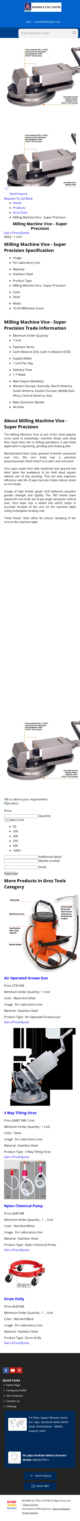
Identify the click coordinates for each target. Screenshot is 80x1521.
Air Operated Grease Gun (26, 978)
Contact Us (13, 1401)
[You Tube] (13, 1372)
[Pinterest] (19, 1372)
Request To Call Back (18, 199)
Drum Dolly (14, 1299)
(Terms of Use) (30, 1504)
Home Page (13, 1385)
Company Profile (16, 1390)
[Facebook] (6, 1372)
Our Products (14, 1395)
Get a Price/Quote (16, 233)
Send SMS (42, 1486)
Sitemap (11, 1406)
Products (19, 208)
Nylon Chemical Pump (23, 1206)
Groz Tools (20, 212)
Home (17, 203)
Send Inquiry (18, 194)
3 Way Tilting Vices (20, 1113)
